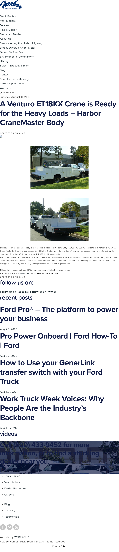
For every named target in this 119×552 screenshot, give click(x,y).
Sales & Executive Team (14, 65)
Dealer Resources (15, 488)
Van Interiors (8, 20)
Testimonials (11, 516)
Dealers (4, 25)
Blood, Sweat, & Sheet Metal (17, 47)
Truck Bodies (8, 16)
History (4, 61)
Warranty (5, 88)
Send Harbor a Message (15, 79)
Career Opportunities (13, 83)
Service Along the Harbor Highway (21, 43)
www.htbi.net (24, 273)
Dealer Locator (9, 471)
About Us (5, 38)
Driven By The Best (12, 52)
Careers (9, 494)
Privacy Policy (59, 546)
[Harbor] (11, 11)
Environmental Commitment (17, 56)
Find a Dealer (8, 29)
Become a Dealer (10, 34)
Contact (4, 74)
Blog (3, 70)
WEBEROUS (21, 537)
